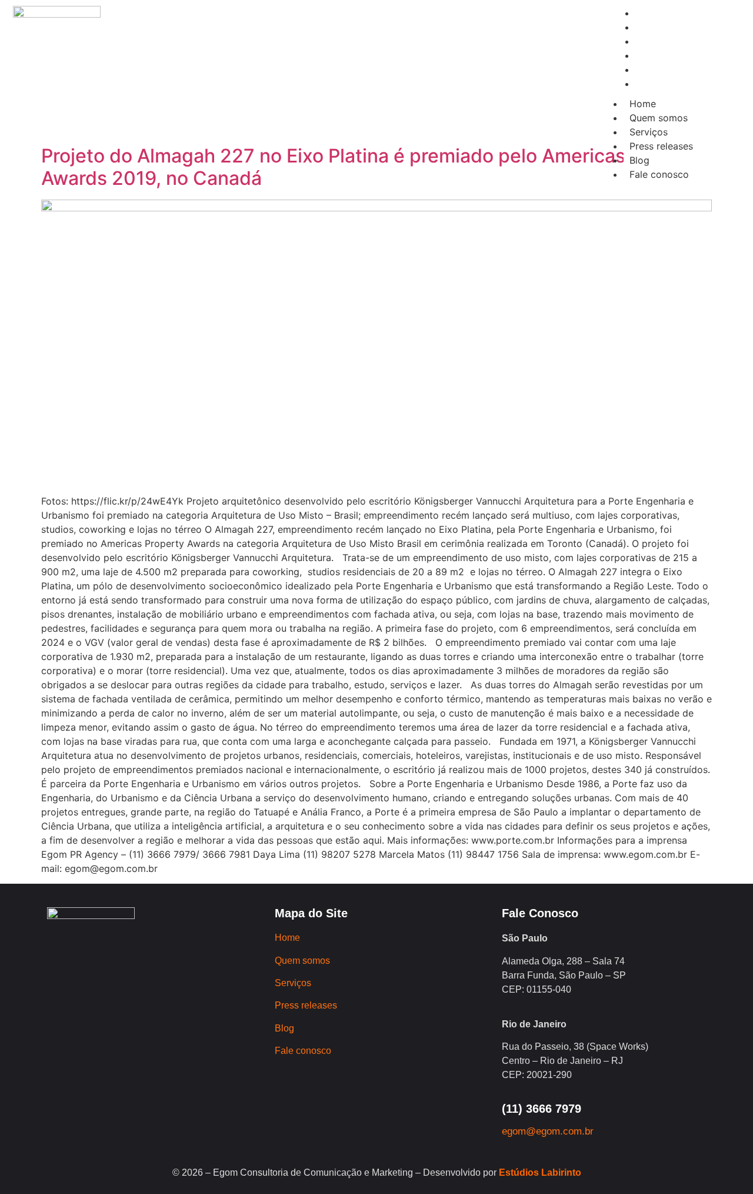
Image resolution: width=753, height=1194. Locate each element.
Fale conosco (659, 174)
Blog (639, 160)
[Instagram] (136, 93)
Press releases (661, 146)
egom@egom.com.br (548, 1131)
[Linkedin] (201, 93)
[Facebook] (169, 93)
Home (642, 104)
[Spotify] (233, 93)
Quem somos (658, 118)
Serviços (648, 132)
